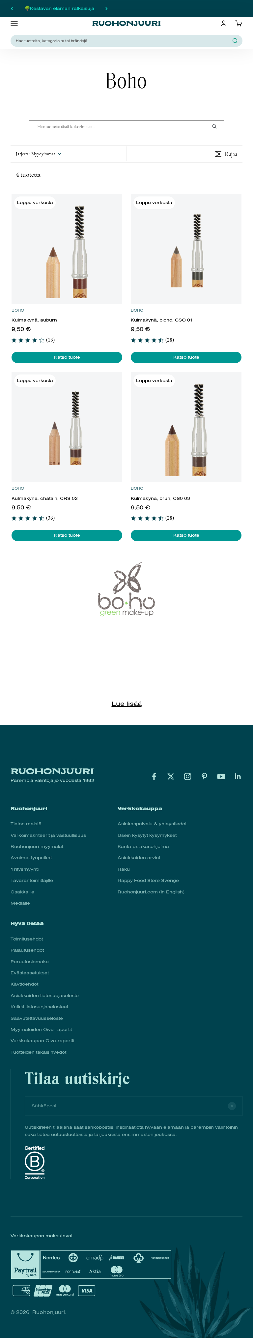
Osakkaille (22, 892)
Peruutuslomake (30, 962)
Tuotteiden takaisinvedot (38, 1052)
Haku (124, 869)
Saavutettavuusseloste (37, 1018)
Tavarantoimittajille (32, 880)
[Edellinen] (12, 9)
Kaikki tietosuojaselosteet (39, 1007)
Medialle (20, 903)
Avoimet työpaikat (31, 858)
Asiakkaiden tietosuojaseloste (45, 995)
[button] (38, 153)
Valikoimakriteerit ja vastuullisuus (48, 835)
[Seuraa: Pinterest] (204, 776)
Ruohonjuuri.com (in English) (151, 892)
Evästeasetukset (30, 973)
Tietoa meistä (26, 824)
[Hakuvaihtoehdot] (217, 126)
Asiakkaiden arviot (139, 858)
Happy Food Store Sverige (148, 880)
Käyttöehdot (24, 984)
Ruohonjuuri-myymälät (37, 846)
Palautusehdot (27, 950)
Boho (18, 310)
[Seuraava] (106, 9)
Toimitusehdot (27, 939)
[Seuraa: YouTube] (221, 776)
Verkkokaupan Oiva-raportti (42, 1040)
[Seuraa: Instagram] (187, 776)
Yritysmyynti (25, 869)
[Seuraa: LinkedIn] (238, 776)
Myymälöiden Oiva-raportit (41, 1029)
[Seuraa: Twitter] (170, 776)
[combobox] (123, 41)
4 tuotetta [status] (28, 174)
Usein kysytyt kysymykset (147, 835)
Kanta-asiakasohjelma (143, 846)
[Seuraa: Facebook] (154, 776)
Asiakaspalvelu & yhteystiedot (152, 824)
